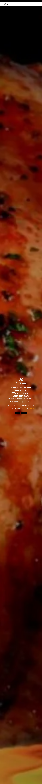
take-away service (20, 407)
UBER (26, 408)
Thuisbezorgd (31, 408)
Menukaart (18, 413)
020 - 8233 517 (7, 0)
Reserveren (24, 413)
